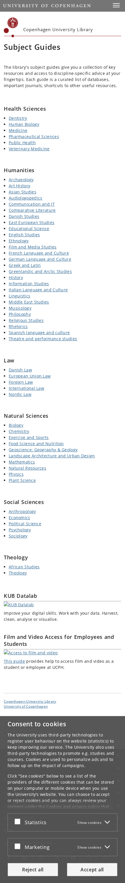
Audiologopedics (25, 198)
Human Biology (24, 124)
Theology (18, 573)
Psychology (20, 530)
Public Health (22, 142)
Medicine (18, 130)
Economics (19, 517)
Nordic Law (20, 394)
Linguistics (19, 296)
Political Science (25, 523)
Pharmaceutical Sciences (34, 136)
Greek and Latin (25, 265)
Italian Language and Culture (38, 289)
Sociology (18, 536)
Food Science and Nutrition (36, 443)
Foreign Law (21, 382)
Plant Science (22, 480)
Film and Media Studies (33, 247)
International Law (26, 388)
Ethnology (19, 241)
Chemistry (19, 431)
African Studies (24, 567)
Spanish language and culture (39, 332)
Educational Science (29, 228)
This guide (14, 661)
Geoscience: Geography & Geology (43, 449)
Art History (19, 185)
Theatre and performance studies (43, 338)
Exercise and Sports (29, 437)
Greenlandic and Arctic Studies (40, 271)
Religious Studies (26, 320)
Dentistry (18, 118)
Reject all (33, 869)
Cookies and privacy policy (73, 806)
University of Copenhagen (26, 706)
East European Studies (31, 222)
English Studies (24, 234)
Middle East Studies (29, 302)
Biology (16, 425)
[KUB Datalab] (62, 605)
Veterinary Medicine (29, 148)
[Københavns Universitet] (11, 27)
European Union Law (30, 376)
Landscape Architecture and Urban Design (52, 456)
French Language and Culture (39, 253)
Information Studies (29, 283)
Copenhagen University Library (30, 701)
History (16, 277)
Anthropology (22, 511)
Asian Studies (22, 192)
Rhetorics (18, 326)
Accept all (92, 869)
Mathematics (22, 462)
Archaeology (21, 179)
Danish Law (20, 370)
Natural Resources (27, 468)
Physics (16, 474)
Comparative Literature (32, 210)
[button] (116, 5)
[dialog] (62, 799)
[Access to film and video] (62, 653)
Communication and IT (32, 204)
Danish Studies (24, 216)
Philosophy (20, 314)
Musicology (20, 308)
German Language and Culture (40, 259)
